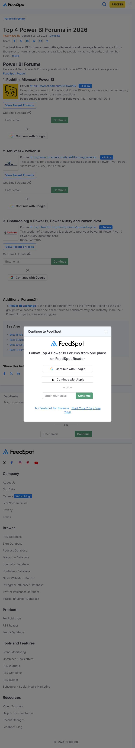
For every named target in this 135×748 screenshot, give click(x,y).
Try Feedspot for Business (52, 408)
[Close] (106, 331)
